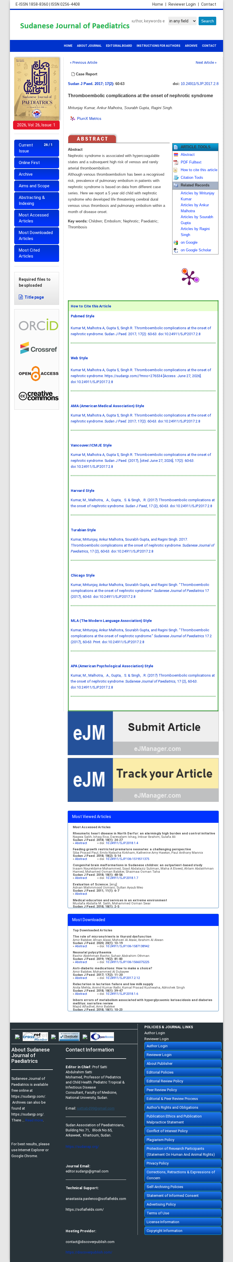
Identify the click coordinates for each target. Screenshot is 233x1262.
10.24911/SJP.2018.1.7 (122, 878)
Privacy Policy (157, 1163)
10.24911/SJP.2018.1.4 (122, 843)
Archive (26, 174)
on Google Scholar (196, 250)
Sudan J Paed (80, 84)
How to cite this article (199, 170)
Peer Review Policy (162, 1090)
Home (159, 4)
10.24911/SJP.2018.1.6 (122, 994)
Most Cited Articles (29, 253)
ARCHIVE (191, 45)
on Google (189, 243)
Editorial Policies (160, 1072)
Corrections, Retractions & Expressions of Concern (181, 1175)
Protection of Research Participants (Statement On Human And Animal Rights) (181, 1151)
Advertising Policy (161, 1204)
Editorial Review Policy (165, 1081)
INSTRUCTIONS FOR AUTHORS (158, 45)
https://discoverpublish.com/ (89, 1252)
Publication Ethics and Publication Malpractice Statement (174, 1119)
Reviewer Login (183, 4)
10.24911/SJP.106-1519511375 (127, 859)
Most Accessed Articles (34, 218)
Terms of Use (158, 1213)
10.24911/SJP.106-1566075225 (127, 962)
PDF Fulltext (191, 162)
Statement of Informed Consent (173, 1195)
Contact (208, 4)
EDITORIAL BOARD (119, 45)
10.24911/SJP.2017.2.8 (200, 84)
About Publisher (159, 1063)
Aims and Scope (34, 185)
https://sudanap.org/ (82, 1146)
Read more (34, 1120)
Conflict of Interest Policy (167, 1131)
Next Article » (206, 62)
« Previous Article (83, 62)
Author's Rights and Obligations (172, 1107)
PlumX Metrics (89, 118)
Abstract (188, 155)
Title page (34, 297)
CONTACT (209, 45)
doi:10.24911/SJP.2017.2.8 (179, 334)
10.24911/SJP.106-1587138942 (127, 946)
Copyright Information (164, 1231)
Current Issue (36, 148)
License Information (163, 1222)
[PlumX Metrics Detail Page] (189, 277)
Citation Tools (192, 178)
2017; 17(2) (104, 84)
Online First (29, 162)
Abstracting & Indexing (32, 200)
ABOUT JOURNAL (89, 45)
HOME (68, 45)
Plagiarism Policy (160, 1140)
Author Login (154, 1033)
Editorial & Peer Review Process (172, 1099)
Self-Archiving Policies (165, 1187)
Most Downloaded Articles (36, 235)
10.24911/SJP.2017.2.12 (123, 978)
